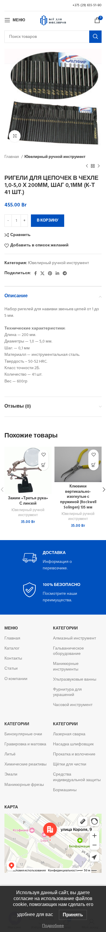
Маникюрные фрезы (24, 784)
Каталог (11, 648)
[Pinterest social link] (50, 273)
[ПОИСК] (95, 36)
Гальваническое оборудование (68, 651)
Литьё (10, 754)
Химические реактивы (25, 764)
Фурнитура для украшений (67, 692)
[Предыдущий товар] (87, 166)
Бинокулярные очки (23, 734)
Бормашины (65, 790)
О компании (15, 679)
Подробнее (53, 925)
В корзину (47, 220)
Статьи (11, 668)
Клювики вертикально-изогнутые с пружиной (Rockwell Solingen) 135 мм (78, 497)
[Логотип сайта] (53, 20)
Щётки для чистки (69, 764)
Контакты (13, 658)
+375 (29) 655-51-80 (87, 5)
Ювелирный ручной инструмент (54, 157)
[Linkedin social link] (57, 273)
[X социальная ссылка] (42, 273)
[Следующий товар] (99, 166)
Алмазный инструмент (74, 638)
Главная (12, 157)
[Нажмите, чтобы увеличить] (15, 136)
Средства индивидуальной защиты (77, 777)
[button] (43, 465)
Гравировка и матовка (25, 744)
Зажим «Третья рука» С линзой (28, 501)
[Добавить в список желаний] (43, 455)
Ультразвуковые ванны (74, 679)
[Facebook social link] (35, 273)
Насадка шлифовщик (73, 744)
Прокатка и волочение (74, 754)
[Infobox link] (53, 561)
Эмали (10, 774)
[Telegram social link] (65, 273)
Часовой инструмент (72, 705)
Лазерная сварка (69, 734)
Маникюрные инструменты (66, 666)
